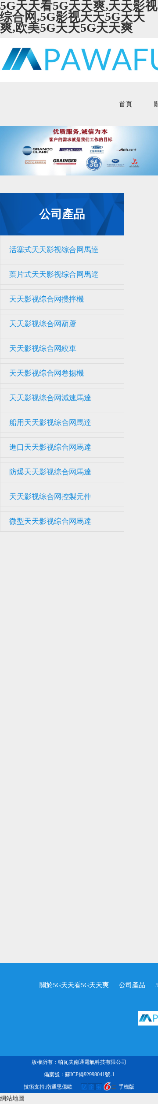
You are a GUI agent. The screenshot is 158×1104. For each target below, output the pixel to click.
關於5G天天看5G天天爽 (74, 984)
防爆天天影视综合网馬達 (50, 472)
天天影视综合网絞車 (42, 348)
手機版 (126, 1087)
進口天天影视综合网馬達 (50, 447)
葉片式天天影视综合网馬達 (54, 274)
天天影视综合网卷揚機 (46, 373)
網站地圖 (12, 1098)
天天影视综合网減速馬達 (50, 398)
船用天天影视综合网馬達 (50, 422)
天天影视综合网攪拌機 (46, 299)
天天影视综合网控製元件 (50, 496)
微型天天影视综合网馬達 (50, 521)
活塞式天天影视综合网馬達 (54, 250)
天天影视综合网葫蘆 (42, 324)
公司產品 (132, 984)
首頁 (125, 104)
